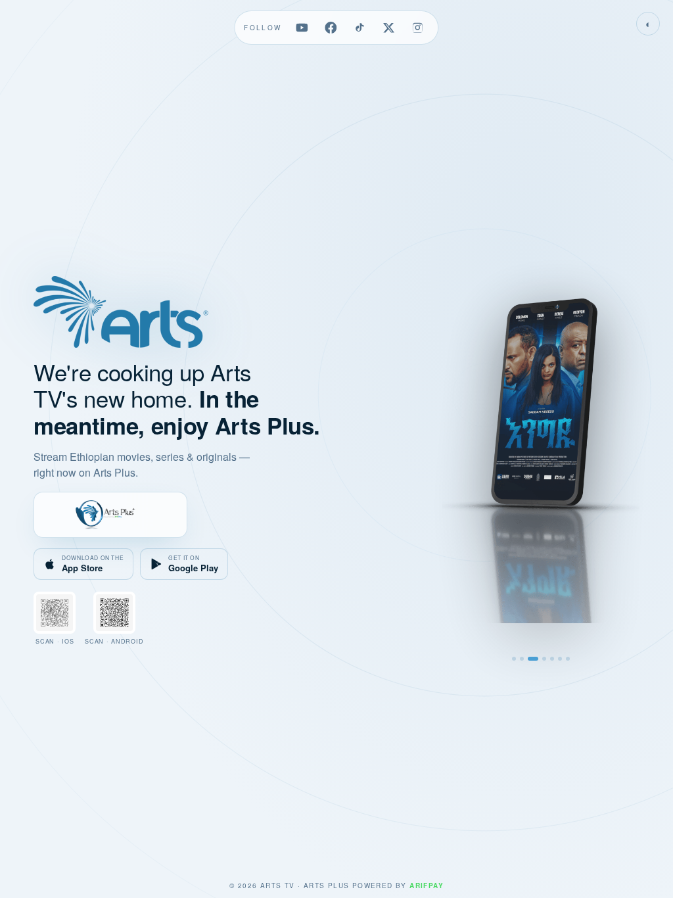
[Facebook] (331, 27)
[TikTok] (360, 27)
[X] (389, 27)
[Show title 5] (552, 659)
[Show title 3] (533, 659)
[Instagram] (418, 27)
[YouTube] (302, 27)
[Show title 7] (568, 659)
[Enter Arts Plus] (110, 515)
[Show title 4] (544, 659)
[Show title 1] (514, 659)
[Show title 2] (522, 659)
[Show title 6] (560, 659)
